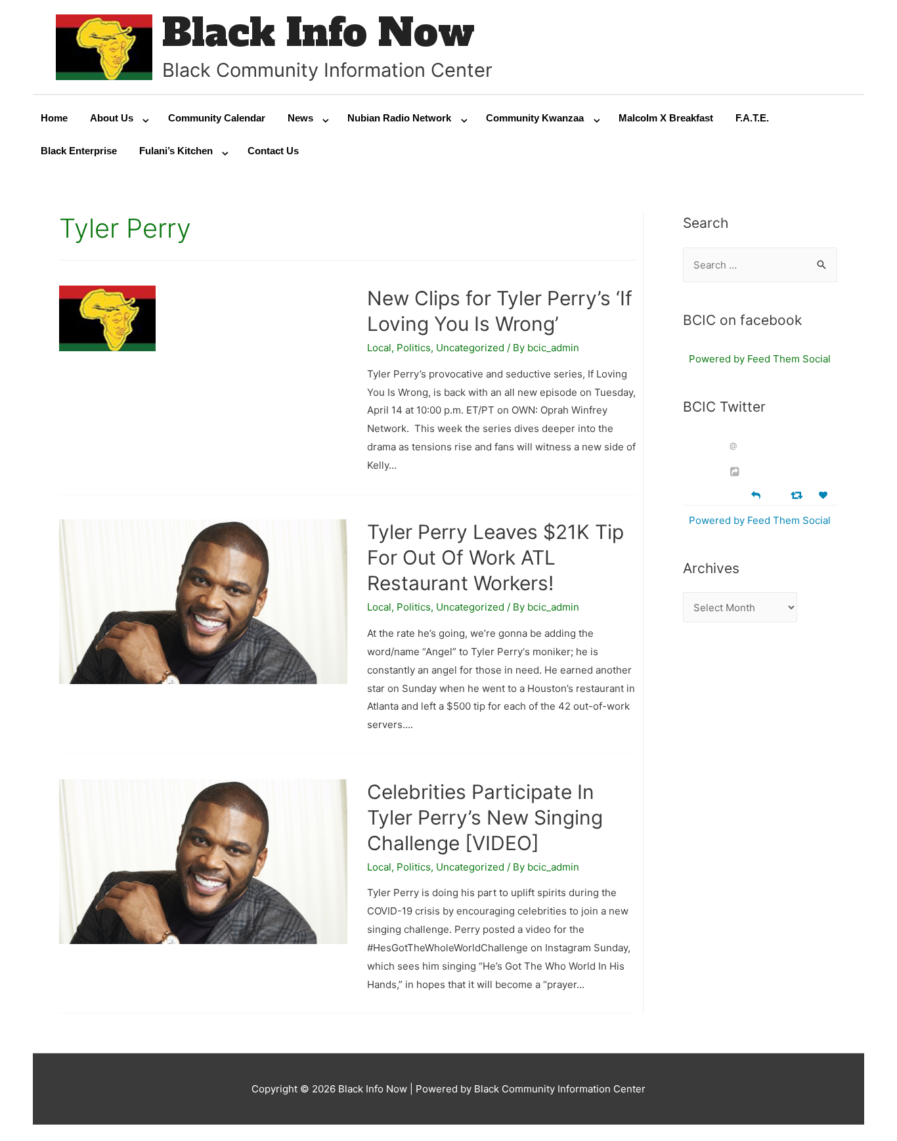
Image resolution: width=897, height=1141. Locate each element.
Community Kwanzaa (535, 117)
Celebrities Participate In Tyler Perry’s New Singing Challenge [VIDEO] (485, 817)
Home (54, 117)
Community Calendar (216, 117)
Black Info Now (318, 32)
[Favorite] (825, 495)
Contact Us (273, 150)
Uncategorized (470, 347)
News (300, 117)
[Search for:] (760, 265)
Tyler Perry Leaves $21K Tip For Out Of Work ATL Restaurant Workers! (495, 557)
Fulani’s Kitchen (176, 150)
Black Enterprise (79, 150)
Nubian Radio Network (399, 117)
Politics (414, 347)
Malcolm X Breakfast (666, 117)
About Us (111, 117)
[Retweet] (798, 495)
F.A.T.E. (752, 117)
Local (379, 347)
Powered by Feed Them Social (760, 359)
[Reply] (755, 494)
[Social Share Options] (736, 472)
